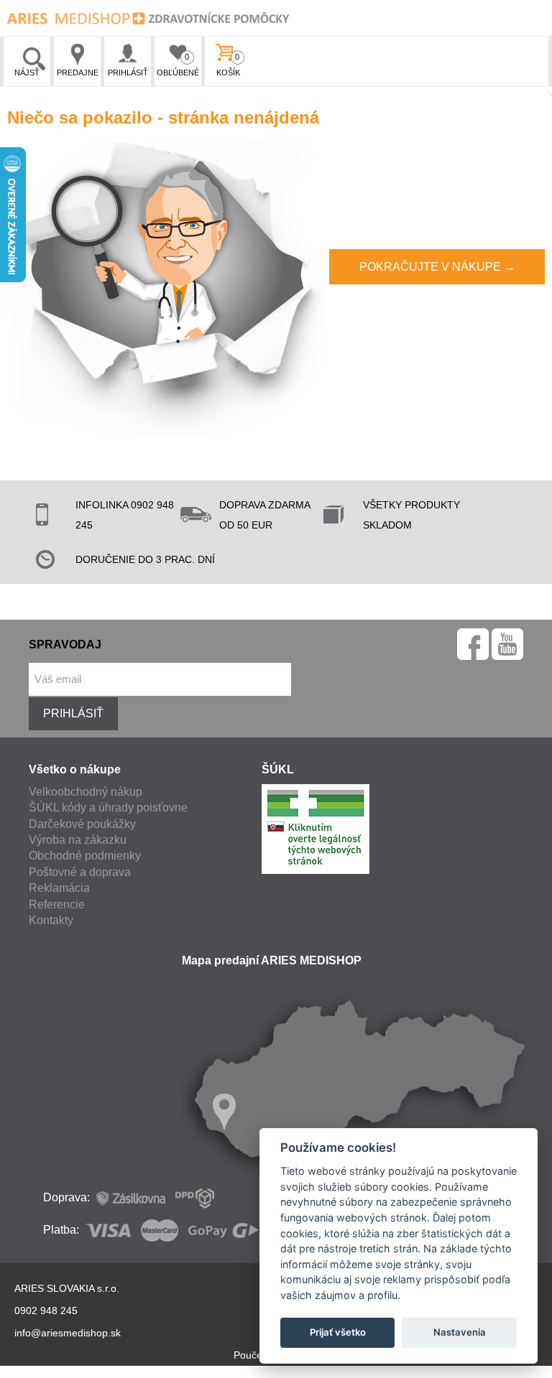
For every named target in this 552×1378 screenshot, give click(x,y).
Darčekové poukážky (82, 824)
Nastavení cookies (275, 1370)
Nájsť (27, 72)
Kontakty (51, 920)
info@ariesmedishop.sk (67, 1333)
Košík (228, 64)
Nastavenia (459, 1332)
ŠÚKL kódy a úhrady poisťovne (108, 807)
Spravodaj (65, 644)
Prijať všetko (338, 1332)
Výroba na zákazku (77, 840)
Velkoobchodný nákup (85, 792)
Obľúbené (178, 64)
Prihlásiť (128, 72)
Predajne (77, 72)
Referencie (57, 904)
